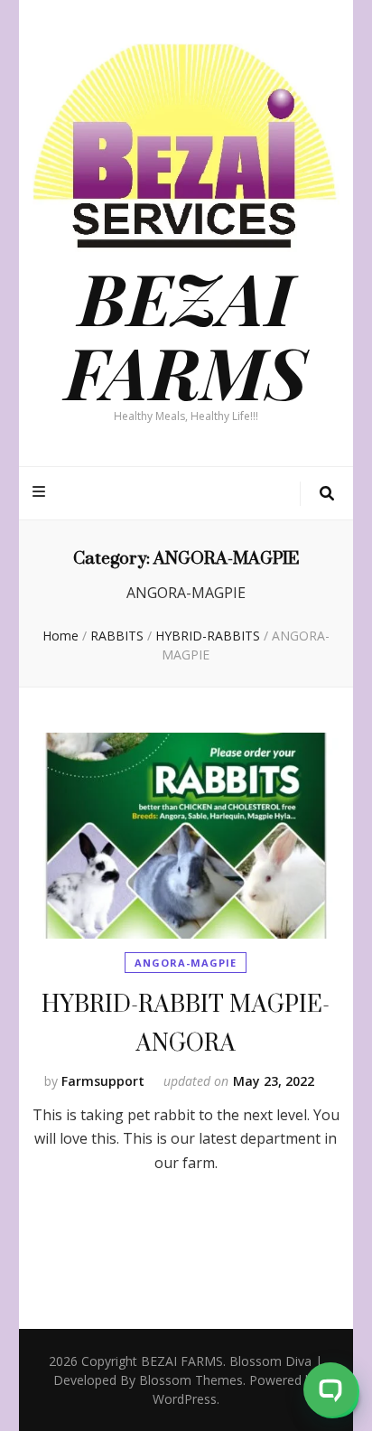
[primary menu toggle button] (41, 492)
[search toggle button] (327, 494)
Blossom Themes (191, 1380)
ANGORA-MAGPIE (186, 962)
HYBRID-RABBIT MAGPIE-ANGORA (186, 1023)
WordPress (185, 1399)
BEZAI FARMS (186, 334)
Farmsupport (102, 1081)
